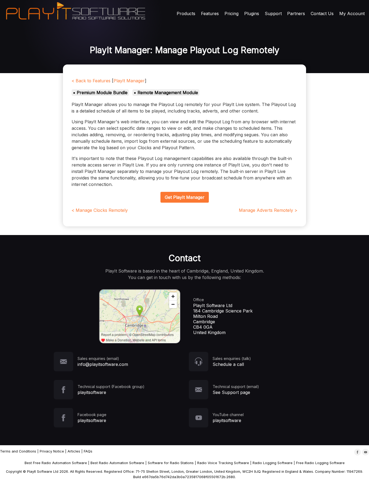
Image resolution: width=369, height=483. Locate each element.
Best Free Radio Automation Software (56, 463)
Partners (296, 13)
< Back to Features (91, 80)
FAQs (88, 451)
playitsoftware (92, 392)
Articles (74, 451)
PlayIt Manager (129, 80)
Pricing (231, 13)
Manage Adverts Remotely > (268, 210)
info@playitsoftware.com (103, 364)
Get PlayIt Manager (184, 197)
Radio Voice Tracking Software (223, 463)
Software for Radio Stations (171, 463)
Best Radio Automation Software (117, 463)
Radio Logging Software (273, 463)
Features (210, 13)
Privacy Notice (52, 451)
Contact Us (322, 13)
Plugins (251, 13)
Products (186, 13)
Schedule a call (228, 364)
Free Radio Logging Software (320, 463)
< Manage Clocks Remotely (100, 210)
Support (273, 13)
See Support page (231, 392)
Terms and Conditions (18, 451)
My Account (352, 13)
